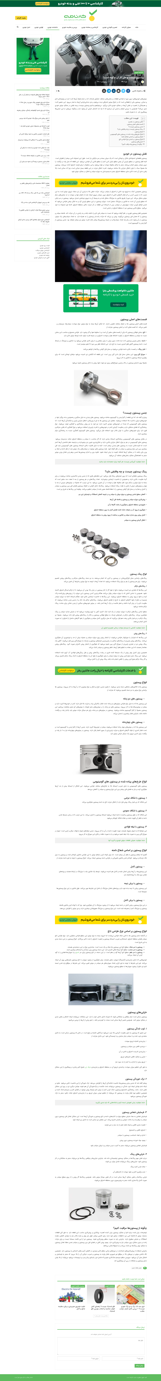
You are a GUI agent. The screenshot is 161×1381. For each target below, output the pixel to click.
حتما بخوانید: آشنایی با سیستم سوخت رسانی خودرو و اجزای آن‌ (123, 628)
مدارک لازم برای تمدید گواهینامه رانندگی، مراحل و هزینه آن (33, 111)
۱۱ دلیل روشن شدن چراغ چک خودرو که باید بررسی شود (34, 119)
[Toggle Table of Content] (142, 119)
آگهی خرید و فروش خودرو (41, 258)
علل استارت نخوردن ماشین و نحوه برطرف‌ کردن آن (34, 134)
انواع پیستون (139, 132)
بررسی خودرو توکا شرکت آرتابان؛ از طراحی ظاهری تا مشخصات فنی (34, 211)
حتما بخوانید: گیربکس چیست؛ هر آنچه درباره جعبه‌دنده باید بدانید (122, 461)
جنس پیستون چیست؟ (135, 126)
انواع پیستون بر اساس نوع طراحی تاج (131, 139)
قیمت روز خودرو (44, 245)
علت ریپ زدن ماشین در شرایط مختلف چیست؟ (35, 155)
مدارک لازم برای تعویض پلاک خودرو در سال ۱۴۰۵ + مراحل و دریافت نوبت (34, 103)
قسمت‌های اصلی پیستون (135, 124)
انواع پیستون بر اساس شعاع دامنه (132, 137)
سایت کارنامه (21, 18)
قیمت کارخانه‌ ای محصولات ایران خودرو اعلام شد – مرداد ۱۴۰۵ (34, 127)
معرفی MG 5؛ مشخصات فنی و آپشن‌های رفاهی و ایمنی (34, 184)
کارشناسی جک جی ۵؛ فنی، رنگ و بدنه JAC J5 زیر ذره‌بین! (34, 194)
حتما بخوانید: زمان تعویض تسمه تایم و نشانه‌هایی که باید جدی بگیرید (120, 1102)
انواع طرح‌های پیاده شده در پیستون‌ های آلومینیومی (126, 134)
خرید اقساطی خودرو (43, 253)
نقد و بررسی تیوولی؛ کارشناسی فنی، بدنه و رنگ (35, 202)
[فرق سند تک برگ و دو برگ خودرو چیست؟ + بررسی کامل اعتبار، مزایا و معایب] (130, 1294)
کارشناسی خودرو (44, 248)
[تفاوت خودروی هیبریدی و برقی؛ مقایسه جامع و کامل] (71, 1294)
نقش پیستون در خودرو (135, 122)
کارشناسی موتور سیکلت (42, 250)
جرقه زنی (88, 1067)
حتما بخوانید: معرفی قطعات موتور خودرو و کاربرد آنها (126, 840)
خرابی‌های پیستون (137, 142)
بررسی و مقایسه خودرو (69, 27)
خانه (136, 27)
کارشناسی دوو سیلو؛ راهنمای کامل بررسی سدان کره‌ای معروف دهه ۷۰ (33, 221)
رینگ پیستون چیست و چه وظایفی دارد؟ (130, 129)
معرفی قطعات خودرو (137, 1268)
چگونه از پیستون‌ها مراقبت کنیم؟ (132, 144)
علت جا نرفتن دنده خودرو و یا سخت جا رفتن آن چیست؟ (34, 149)
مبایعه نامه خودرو (44, 255)
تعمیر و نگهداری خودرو (110, 27)
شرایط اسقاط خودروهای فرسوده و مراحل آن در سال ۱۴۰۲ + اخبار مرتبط (34, 95)
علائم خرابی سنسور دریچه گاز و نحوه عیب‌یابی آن (34, 161)
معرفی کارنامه (126, 27)
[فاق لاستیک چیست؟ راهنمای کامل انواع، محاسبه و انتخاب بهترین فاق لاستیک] (101, 1294)
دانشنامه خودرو (53, 27)
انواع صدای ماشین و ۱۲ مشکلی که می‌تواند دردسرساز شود (33, 141)
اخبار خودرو (26, 27)
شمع (77, 952)
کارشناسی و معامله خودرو (90, 27)
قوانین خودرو (39, 27)
